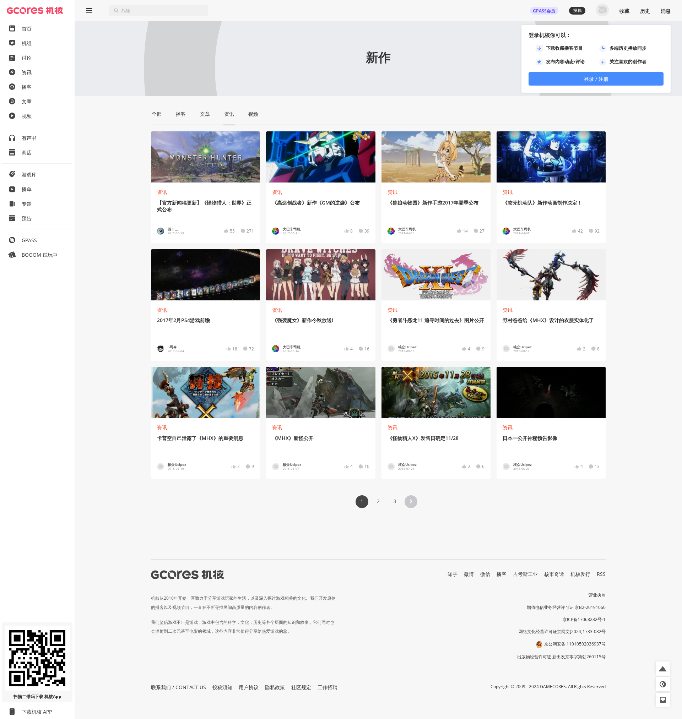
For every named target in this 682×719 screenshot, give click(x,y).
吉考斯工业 (525, 574)
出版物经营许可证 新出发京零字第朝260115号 (561, 657)
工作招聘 (327, 687)
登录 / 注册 (596, 79)
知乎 (453, 574)
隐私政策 (275, 687)
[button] (411, 501)
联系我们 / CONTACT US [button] (178, 687)
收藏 (624, 10)
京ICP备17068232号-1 (584, 619)
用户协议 (249, 687)
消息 (666, 10)
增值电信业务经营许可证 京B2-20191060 (566, 607)
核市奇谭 (554, 574)
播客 (502, 574)
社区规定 (301, 687)
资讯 (162, 192)
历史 (645, 10)
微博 (469, 574)
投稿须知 (222, 687)
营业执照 (597, 595)
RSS (601, 574)
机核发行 (580, 574)
